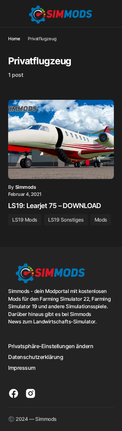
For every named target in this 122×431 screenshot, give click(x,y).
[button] (11, 13)
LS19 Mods (24, 220)
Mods (101, 220)
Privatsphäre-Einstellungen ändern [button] (50, 346)
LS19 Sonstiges (66, 220)
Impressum (22, 367)
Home (14, 38)
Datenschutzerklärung (35, 357)
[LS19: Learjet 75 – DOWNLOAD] (61, 139)
